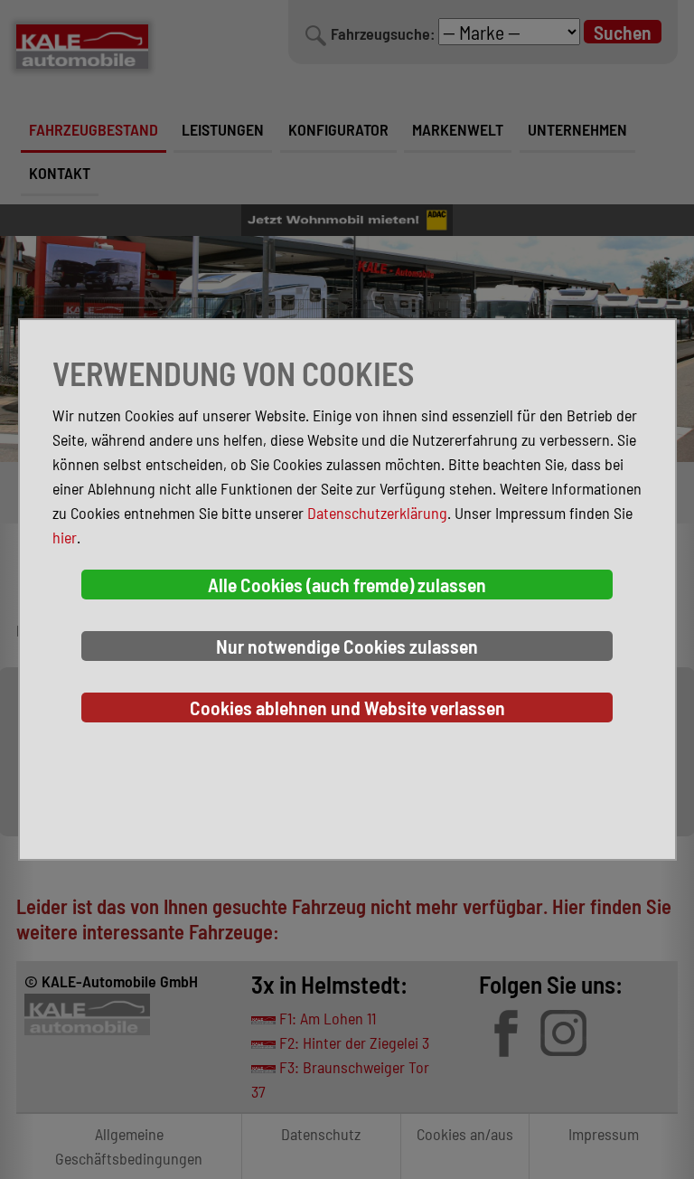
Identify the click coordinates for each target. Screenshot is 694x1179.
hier (64, 537)
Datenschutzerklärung (377, 513)
